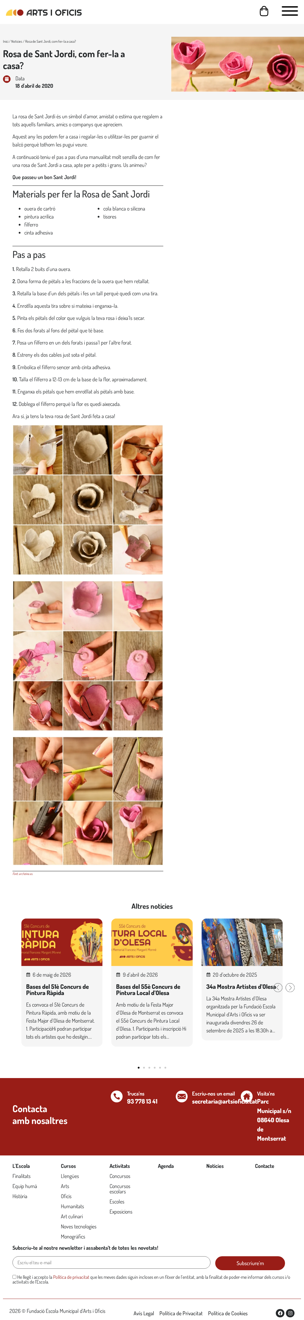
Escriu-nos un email (213, 1093)
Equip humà (24, 1186)
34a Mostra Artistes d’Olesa (241, 986)
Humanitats (72, 1206)
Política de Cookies (228, 1313)
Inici (5, 41)
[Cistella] (264, 11)
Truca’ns (136, 1093)
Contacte (264, 1166)
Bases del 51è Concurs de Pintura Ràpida (57, 990)
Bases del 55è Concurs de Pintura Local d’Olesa (148, 990)
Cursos (68, 1166)
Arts (65, 1186)
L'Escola (21, 1166)
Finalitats (21, 1176)
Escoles (117, 1201)
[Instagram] (290, 1313)
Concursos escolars (120, 1189)
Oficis (66, 1196)
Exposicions (121, 1211)
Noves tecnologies (78, 1226)
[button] (277, 987)
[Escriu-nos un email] (182, 1096)
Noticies (16, 41)
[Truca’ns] (117, 1096)
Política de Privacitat (181, 1313)
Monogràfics (73, 1236)
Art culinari (72, 1216)
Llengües (70, 1176)
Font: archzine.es (22, 874)
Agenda (166, 1166)
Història (19, 1196)
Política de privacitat (71, 1277)
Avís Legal (144, 1313)
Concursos (120, 1176)
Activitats (120, 1166)
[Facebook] (280, 1313)
